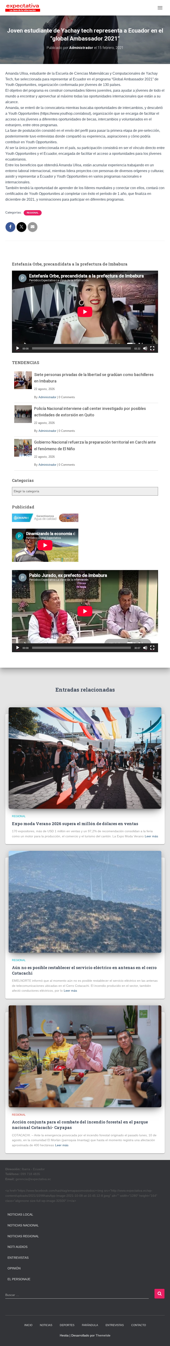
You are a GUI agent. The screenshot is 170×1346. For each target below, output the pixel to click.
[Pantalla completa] (152, 348)
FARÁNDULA (90, 1325)
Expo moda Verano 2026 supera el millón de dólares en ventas (75, 823)
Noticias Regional (23, 1236)
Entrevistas (18, 1257)
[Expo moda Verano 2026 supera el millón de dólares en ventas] (85, 758)
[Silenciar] (145, 348)
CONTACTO (138, 1325)
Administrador (47, 397)
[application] (85, 312)
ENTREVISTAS (115, 1325)
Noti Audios (17, 1247)
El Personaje (19, 1279)
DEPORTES (67, 1325)
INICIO (28, 1325)
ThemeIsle (103, 1335)
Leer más (151, 836)
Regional (33, 212)
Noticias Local (20, 1214)
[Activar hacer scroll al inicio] (161, 1337)
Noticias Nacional (23, 1225)
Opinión (14, 1268)
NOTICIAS (46, 1325)
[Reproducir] (17, 348)
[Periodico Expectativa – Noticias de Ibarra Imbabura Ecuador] (24, 7)
